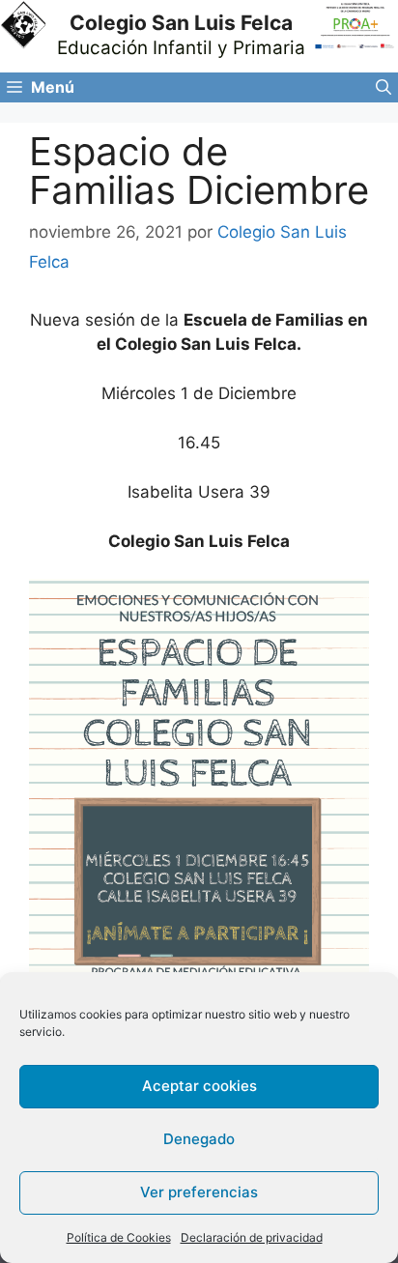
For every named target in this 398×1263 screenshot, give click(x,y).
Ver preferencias (199, 1192)
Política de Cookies (119, 1237)
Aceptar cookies (199, 1085)
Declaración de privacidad (252, 1237)
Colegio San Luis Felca (181, 23)
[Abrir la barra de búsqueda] (383, 87)
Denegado (199, 1139)
